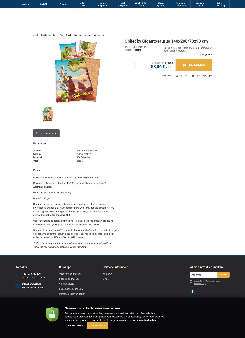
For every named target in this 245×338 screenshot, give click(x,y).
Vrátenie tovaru (66, 283)
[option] (47, 114)
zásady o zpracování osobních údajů (137, 320)
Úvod (35, 35)
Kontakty (107, 273)
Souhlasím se (208, 282)
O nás (106, 279)
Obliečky (43, 35)
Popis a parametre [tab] (46, 133)
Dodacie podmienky (69, 279)
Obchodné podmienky (70, 273)
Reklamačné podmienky (71, 289)
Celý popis (205, 54)
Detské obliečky (56, 35)
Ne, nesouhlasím (75, 325)
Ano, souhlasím (98, 325)
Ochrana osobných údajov (72, 294)
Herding (137, 50)
